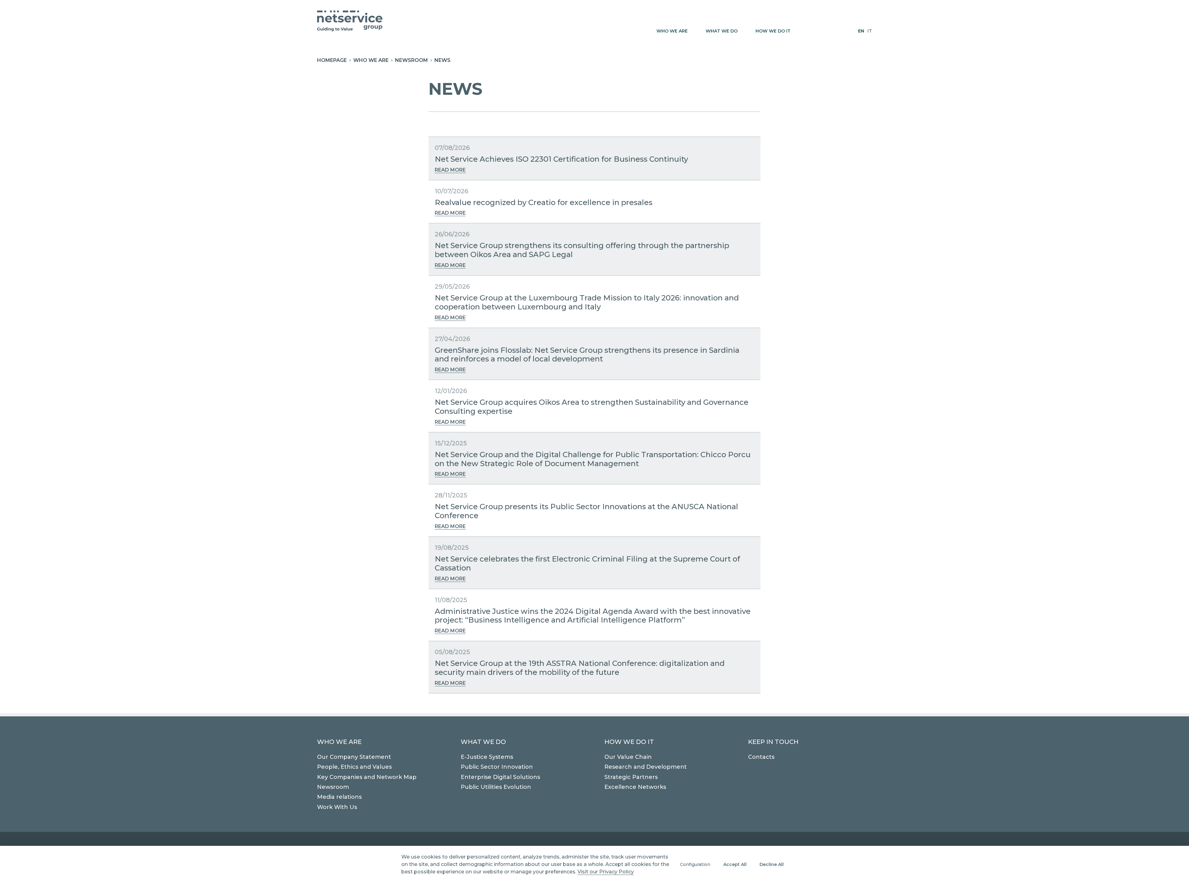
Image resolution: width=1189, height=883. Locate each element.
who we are (371, 60)
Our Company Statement (354, 757)
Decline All (772, 864)
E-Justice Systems (487, 757)
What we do (483, 741)
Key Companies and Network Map (366, 777)
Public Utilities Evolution (496, 787)
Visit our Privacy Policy (605, 872)
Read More (450, 170)
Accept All (735, 864)
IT (869, 31)
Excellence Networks (635, 787)
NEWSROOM (411, 60)
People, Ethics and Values (354, 766)
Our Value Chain (628, 757)
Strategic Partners (631, 777)
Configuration (695, 864)
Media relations (339, 796)
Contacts (761, 757)
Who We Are (339, 741)
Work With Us (337, 807)
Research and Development (645, 766)
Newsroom (333, 787)
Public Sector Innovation (497, 766)
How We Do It (629, 741)
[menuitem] (674, 31)
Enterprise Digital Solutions (500, 777)
